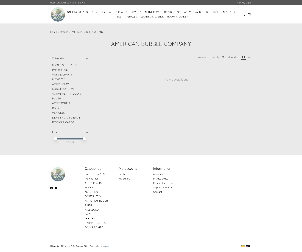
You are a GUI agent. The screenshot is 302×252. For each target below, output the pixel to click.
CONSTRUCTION (171, 12)
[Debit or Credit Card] (248, 246)
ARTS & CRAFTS (118, 12)
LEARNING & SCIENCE (152, 16)
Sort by (216, 57)
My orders (124, 178)
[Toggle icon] (243, 14)
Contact (157, 191)
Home (53, 31)
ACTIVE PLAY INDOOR (196, 12)
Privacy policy (160, 178)
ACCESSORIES (230, 12)
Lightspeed (104, 246)
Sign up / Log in (244, 3)
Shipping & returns (163, 187)
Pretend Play (99, 12)
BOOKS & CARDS (63, 122)
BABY (120, 16)
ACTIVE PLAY (152, 12)
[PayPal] (243, 246)
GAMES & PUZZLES (77, 12)
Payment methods (163, 183)
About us (158, 174)
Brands (64, 31)
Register (123, 174)
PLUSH (215, 12)
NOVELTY (136, 12)
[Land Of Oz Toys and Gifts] (58, 14)
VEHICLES (131, 16)
